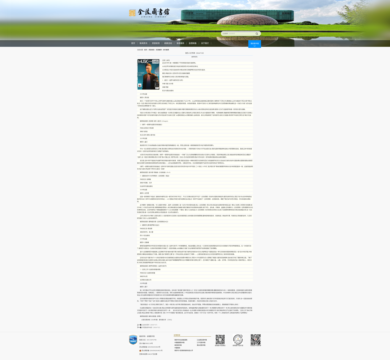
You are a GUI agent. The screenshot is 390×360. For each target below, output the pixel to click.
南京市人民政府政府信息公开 (183, 350)
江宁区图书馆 (201, 342)
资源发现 (156, 43)
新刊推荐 (166, 50)
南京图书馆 (178, 345)
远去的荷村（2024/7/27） (150, 325)
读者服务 (180, 43)
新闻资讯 (143, 43)
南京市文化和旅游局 (180, 340)
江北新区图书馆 (202, 340)
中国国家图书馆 (179, 342)
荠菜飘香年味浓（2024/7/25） (151, 327)
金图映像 (193, 43)
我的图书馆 (255, 43)
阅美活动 (168, 43)
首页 (133, 43)
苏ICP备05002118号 (146, 343)
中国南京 (177, 348)
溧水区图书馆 (201, 345)
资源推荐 (159, 50)
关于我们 (205, 43)
